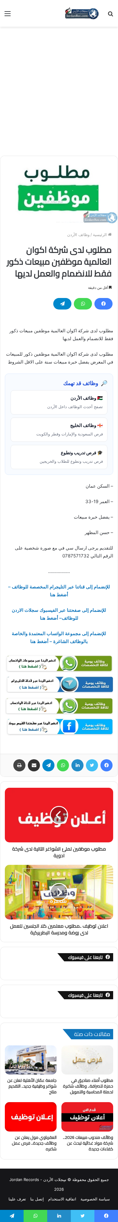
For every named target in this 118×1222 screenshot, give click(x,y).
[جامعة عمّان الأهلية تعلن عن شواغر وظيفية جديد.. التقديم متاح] (31, 1060)
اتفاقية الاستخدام (62, 1199)
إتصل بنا (37, 1199)
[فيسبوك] (103, 304)
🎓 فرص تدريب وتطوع (71, 457)
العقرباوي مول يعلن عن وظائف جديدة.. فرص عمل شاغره (34, 1143)
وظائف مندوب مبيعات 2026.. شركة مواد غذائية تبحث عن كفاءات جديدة (88, 1143)
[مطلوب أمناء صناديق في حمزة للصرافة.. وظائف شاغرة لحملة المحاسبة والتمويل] (87, 1060)
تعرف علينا (17, 1199)
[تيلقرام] (62, 304)
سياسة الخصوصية (95, 1199)
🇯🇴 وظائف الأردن (75, 402)
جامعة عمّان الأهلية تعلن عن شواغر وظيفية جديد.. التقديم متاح (32, 1086)
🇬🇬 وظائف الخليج (69, 429)
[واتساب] (83, 304)
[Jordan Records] (82, 13)
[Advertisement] (59, 89)
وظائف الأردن (78, 234)
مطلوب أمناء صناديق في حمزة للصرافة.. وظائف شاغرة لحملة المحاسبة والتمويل (88, 1086)
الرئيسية (100, 234)
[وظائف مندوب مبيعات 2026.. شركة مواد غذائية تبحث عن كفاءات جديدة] (87, 1116)
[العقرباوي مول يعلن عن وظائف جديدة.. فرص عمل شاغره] (31, 1116)
